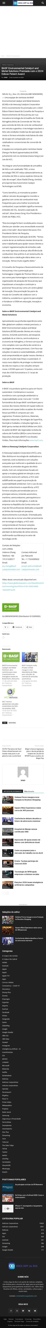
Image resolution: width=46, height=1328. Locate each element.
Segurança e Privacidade (11, 1119)
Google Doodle (7, 1032)
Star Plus (5, 1132)
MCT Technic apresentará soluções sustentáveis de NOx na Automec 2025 (10, 705)
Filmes (4, 1016)
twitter (4, 1155)
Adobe (4, 962)
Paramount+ (6, 1092)
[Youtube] (35, 1311)
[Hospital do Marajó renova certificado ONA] (7, 832)
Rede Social (6, 1112)
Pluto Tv (5, 1099)
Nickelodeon (7, 1075)
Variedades (6, 1162)
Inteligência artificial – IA (11, 1049)
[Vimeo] (23, 1311)
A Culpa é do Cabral (9, 959)
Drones (5, 996)
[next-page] (7, 893)
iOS (3, 1056)
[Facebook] (4, 85)
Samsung (5, 1115)
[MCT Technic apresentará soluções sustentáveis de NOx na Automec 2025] (11, 693)
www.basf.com (36, 440)
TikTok (4, 1149)
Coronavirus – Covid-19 (10, 986)
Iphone (4, 1059)
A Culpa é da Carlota (10, 956)
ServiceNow (6, 1122)
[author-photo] (23, 777)
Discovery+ (6, 989)
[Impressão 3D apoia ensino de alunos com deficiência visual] (7, 842)
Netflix (4, 1072)
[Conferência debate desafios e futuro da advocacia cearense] (7, 821)
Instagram (6, 1046)
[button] (3, 3)
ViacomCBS (6, 1165)
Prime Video (6, 1102)
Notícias (5, 1079)
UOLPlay (5, 1159)
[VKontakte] (29, 1311)
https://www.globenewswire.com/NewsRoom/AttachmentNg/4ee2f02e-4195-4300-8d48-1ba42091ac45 (23, 586)
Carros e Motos (8, 982)
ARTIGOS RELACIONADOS (13, 791)
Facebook (5, 1012)
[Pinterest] (15, 85)
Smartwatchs (7, 1129)
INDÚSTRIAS (12, 723)
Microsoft (5, 1065)
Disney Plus (6, 992)
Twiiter (4, 1152)
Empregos (6, 999)
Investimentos (7, 1052)
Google (4, 1029)
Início (2, 56)
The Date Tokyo (8, 1145)
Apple (4, 969)
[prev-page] (3, 893)
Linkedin (5, 1062)
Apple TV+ (6, 976)
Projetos (5, 1109)
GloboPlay (6, 1026)
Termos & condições (32, 1321)
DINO (5, 77)
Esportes (5, 1002)
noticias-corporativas (10, 1085)
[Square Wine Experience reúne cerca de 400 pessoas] (7, 810)
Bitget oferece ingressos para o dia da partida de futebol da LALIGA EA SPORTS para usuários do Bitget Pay (34, 753)
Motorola (5, 1069)
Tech (4, 1139)
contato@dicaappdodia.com (26, 1296)
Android (5, 966)
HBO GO (5, 1036)
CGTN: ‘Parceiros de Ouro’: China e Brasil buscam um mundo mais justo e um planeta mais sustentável (12, 752)
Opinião (5, 1089)
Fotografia (6, 1019)
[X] (9, 85)
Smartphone (7, 1125)
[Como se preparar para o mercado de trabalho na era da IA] (7, 853)
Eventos (5, 1009)
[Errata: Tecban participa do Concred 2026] (7, 863)
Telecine (5, 1142)
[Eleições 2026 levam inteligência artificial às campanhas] (7, 885)
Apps (4, 979)
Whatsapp (6, 1169)
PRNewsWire (7, 1105)
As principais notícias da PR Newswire (29, 1184)
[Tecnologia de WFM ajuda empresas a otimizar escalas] (7, 874)
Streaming (6, 1135)
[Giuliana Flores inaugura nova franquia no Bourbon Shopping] (7, 800)
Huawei (5, 1042)
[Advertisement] (23, 30)
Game (4, 1022)
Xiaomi (4, 1172)
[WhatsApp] (20, 85)
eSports (5, 1006)
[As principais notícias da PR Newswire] (7, 1187)
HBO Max (5, 1039)
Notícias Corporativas (13, 56)
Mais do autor (29, 791)
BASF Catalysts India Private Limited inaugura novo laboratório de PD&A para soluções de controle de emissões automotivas (30, 672)
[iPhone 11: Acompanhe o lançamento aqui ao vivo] (7, 1208)
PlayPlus (5, 1095)
